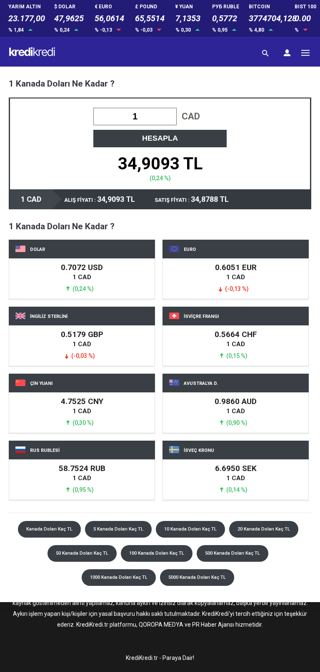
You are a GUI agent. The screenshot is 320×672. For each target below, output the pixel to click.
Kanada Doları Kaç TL (49, 529)
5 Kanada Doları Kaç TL (118, 529)
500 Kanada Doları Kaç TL (232, 553)
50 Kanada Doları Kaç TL (82, 553)
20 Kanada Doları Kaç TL (264, 529)
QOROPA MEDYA (161, 624)
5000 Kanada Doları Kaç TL (197, 577)
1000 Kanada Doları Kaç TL (119, 577)
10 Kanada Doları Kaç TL (190, 529)
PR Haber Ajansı (213, 624)
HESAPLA (160, 138)
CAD (191, 116)
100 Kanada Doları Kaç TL (156, 553)
